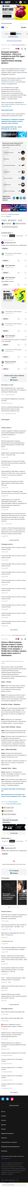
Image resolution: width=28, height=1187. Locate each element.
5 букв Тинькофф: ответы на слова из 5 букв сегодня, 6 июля (13, 581)
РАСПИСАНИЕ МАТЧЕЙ (6, 23)
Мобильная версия (14, 1105)
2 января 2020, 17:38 (9, 267)
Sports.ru (5, 1163)
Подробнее (10, 1174)
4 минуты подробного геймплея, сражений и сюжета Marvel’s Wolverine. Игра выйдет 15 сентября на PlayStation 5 (13, 432)
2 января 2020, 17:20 (9, 255)
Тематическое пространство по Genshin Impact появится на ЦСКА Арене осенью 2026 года (12, 483)
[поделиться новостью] (25, 48)
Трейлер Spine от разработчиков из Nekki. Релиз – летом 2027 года (13, 454)
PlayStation (23, 68)
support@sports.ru (5, 1158)
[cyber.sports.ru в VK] (8, 1099)
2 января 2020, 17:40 (9, 279)
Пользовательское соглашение (9, 1142)
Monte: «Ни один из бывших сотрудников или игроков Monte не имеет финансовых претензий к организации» (14, 916)
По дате (4, 236)
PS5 (20, 70)
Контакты (3, 1120)
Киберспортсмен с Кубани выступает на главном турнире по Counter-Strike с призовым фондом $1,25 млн (12, 1034)
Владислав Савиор (10, 361)
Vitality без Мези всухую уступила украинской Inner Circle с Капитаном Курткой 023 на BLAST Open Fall (13, 996)
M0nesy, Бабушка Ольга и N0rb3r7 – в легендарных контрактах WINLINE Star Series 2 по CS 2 (13, 1044)
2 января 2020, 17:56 (9, 313)
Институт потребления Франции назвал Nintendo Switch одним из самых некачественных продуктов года (12, 409)
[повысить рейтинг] (18, 260)
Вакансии (3, 1124)
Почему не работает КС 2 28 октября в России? (12, 1060)
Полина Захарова (13, 801)
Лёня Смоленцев (10, 265)
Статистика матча (13, 36)
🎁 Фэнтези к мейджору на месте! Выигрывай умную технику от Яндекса (12, 1025)
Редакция (3, 1116)
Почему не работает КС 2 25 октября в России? (12, 1085)
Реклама (3, 1129)
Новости (9, 44)
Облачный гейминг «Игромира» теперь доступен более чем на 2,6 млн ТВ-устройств (13, 492)
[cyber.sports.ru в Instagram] (12, 1099)
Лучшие (12, 236)
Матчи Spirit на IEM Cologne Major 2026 (12, 1018)
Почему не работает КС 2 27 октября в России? (11, 1068)
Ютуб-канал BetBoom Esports (13, 804)
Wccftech (8, 216)
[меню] (25, 2)
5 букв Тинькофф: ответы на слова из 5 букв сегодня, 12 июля (13, 548)
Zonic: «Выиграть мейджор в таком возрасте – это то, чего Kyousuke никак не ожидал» (13, 948)
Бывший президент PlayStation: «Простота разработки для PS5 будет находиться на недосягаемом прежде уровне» (19, 44)
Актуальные (19, 236)
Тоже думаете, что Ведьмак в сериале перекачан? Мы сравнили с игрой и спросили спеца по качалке (12, 121)
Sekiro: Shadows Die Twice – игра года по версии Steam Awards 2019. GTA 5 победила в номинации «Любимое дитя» (13, 390)
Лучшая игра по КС (10, 242)
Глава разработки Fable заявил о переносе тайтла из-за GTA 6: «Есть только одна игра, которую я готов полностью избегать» (13, 473)
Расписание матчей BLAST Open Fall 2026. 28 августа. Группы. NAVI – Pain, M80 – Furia (13, 925)
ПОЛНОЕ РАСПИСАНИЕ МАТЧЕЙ (14, 40)
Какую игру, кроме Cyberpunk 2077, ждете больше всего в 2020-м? (12, 144)
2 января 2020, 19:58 (9, 337)
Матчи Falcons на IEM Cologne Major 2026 (12, 1012)
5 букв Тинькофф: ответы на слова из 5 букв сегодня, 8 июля (13, 573)
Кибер (2, 44)
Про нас (3, 1111)
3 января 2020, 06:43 (9, 363)
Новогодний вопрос (7, 110)
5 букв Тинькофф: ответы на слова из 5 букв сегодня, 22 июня (13, 614)
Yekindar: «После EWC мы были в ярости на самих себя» (13, 987)
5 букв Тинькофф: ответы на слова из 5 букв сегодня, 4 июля (13, 597)
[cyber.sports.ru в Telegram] (3, 1099)
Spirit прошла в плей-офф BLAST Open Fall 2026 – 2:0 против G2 (12, 934)
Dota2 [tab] (6, 27)
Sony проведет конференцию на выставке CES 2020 (12, 399)
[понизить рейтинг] (25, 260)
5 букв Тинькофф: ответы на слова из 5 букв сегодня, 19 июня (13, 622)
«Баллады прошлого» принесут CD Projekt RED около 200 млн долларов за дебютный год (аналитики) (13, 463)
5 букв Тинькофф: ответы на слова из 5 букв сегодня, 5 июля (13, 589)
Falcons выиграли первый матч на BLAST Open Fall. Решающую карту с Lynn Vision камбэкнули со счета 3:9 (12, 969)
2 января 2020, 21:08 (9, 351)
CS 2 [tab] (3, 27)
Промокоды (4, 1151)
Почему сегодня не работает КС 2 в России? (13, 1053)
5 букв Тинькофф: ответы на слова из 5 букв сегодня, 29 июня (13, 606)
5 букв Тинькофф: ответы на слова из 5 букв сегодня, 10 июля (13, 556)
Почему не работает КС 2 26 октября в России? (12, 1076)
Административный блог (7, 1133)
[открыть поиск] (16, 2)
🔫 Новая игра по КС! (7, 941)
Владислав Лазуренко (13, 214)
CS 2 (6, 635)
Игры (6, 44)
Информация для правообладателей (10, 1146)
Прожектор (4, 1137)
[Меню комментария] (26, 254)
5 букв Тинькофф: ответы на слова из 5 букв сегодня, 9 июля (13, 565)
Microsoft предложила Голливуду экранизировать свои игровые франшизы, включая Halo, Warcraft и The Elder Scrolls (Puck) (13, 443)
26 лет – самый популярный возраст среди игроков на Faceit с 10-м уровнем (13, 978)
